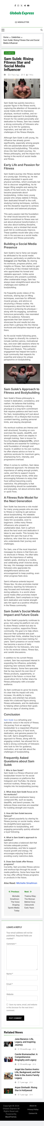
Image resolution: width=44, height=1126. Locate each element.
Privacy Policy (33, 1109)
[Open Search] (42, 30)
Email (9, 984)
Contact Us (33, 1113)
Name (9, 974)
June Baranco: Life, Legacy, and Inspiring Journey (25, 1042)
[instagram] (18, 5)
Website (9, 994)
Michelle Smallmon (26, 883)
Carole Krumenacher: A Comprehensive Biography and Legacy (26, 1057)
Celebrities (9, 53)
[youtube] (28, 5)
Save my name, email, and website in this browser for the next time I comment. (21, 1008)
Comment (11, 944)
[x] (21, 5)
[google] (24, 5)
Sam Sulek (9, 720)
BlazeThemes (10, 1117)
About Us (32, 1106)
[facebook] (15, 5)
